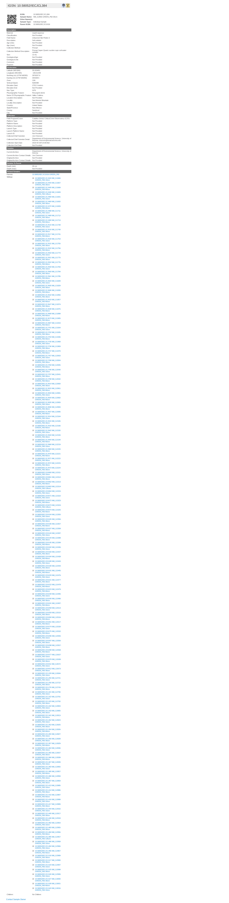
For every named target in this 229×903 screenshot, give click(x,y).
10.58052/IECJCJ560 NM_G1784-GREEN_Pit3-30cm (48, 272)
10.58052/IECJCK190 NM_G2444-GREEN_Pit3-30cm (48, 567)
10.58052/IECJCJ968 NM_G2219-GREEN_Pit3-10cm (48, 445)
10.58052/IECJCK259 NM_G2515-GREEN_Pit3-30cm (48, 613)
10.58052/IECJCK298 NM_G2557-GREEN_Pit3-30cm (48, 646)
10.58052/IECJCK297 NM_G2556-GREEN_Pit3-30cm (48, 641)
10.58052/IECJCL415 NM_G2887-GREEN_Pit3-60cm (48, 796)
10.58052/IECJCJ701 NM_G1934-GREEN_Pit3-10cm (48, 328)
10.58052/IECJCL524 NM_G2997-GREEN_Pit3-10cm (48, 866)
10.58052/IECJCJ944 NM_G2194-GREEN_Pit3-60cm (48, 441)
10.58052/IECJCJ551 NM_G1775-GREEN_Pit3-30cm (48, 258)
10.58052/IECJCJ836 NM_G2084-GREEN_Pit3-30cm (48, 408)
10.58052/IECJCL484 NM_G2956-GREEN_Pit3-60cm (48, 833)
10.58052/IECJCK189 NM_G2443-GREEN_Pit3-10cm (48, 562)
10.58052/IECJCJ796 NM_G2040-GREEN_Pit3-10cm (48, 370)
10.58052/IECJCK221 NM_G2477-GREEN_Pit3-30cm (48, 581)
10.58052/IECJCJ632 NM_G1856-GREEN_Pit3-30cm (48, 296)
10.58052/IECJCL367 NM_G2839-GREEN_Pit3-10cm (48, 763)
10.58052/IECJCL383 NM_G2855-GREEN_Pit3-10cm (48, 768)
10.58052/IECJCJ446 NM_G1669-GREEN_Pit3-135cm (48, 193)
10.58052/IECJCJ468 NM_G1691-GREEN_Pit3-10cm (48, 198)
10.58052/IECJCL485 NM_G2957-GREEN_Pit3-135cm (48, 838)
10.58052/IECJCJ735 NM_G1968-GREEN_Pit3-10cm (48, 342)
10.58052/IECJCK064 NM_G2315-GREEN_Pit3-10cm (48, 492)
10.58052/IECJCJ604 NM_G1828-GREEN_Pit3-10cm (48, 282)
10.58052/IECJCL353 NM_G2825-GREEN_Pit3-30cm (48, 726)
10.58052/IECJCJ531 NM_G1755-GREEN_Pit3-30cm (48, 244)
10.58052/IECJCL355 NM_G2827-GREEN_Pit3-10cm (48, 735)
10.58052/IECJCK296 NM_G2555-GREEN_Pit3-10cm (48, 637)
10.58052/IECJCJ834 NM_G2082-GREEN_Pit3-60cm (48, 399)
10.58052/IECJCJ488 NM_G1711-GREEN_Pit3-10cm (48, 212)
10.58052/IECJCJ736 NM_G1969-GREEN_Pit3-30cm (48, 347)
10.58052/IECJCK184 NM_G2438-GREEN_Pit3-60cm (48, 557)
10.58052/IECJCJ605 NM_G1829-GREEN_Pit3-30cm (48, 286)
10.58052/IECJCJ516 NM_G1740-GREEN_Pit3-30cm (48, 230)
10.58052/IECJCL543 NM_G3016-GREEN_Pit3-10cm (48, 889)
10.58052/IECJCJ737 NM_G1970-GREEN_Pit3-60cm (48, 352)
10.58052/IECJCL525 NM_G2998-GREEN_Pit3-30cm (48, 870)
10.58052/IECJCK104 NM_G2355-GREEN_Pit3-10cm (48, 515)
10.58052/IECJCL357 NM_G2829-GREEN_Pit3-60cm (48, 744)
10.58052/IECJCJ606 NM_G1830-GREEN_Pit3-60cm (48, 291)
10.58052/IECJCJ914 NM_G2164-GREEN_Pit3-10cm (48, 417)
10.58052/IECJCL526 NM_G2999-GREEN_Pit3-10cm (48, 875)
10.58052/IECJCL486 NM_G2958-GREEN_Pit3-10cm (48, 842)
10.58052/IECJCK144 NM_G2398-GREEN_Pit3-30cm (48, 539)
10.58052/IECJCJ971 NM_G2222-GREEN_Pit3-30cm (48, 459)
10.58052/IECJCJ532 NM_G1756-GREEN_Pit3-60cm (48, 249)
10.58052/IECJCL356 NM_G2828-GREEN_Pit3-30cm (48, 740)
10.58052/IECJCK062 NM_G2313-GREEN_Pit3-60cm (48, 483)
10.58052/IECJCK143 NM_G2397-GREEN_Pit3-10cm (48, 534)
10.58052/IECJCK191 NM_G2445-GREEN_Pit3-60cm (48, 571)
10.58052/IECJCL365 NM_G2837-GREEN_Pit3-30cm (48, 754)
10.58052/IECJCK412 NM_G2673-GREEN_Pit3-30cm (48, 669)
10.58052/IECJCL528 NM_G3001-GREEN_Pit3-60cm (48, 884)
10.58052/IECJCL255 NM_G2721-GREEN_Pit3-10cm (48, 679)
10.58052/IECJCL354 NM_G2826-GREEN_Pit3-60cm (48, 730)
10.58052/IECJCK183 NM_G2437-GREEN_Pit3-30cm (48, 553)
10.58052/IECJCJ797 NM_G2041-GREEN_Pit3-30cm (48, 375)
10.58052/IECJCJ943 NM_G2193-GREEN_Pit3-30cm (48, 436)
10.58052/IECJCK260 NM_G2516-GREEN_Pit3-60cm (48, 618)
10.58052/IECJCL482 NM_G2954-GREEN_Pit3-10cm (48, 824)
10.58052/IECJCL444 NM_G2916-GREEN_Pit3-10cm (48, 810)
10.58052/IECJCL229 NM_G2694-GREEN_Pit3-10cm (48, 674)
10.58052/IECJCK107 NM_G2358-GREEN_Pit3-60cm (48, 529)
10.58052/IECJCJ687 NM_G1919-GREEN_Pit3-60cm (48, 324)
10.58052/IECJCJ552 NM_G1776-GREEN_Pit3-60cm (48, 263)
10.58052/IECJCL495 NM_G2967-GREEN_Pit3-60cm (48, 852)
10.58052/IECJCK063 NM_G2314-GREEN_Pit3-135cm (48, 487)
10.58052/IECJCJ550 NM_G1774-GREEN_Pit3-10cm (48, 254)
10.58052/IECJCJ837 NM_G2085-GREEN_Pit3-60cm (48, 413)
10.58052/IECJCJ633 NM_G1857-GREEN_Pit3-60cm (48, 300)
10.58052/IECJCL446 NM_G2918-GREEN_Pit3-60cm (48, 819)
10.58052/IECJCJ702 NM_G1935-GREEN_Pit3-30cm (48, 333)
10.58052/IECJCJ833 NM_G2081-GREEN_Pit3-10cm (48, 394)
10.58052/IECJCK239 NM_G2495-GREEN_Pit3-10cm (48, 595)
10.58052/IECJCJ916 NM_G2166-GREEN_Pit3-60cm (48, 427)
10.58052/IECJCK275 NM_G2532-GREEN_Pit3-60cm (48, 632)
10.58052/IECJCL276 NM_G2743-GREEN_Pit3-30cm (48, 688)
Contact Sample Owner (16, 899)
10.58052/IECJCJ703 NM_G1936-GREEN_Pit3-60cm (48, 338)
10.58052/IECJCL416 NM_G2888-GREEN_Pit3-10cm (48, 800)
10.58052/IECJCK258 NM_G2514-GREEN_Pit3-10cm (48, 609)
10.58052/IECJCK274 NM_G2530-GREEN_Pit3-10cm (48, 627)
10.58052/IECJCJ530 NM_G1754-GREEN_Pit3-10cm (48, 240)
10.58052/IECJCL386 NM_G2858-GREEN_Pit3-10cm (48, 777)
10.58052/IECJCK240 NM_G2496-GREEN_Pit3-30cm (48, 599)
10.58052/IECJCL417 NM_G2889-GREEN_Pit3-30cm (48, 805)
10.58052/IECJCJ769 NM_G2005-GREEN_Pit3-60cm (48, 366)
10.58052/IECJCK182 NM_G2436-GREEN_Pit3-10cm (48, 548)
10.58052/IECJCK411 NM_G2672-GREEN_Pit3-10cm (48, 665)
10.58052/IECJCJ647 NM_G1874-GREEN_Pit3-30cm (48, 305)
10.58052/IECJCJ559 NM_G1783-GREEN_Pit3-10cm (48, 268)
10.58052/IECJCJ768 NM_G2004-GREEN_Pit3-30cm (48, 361)
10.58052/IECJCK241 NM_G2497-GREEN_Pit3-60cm (48, 604)
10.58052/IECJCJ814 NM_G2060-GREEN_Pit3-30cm (48, 384)
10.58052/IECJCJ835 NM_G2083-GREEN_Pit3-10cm (48, 403)
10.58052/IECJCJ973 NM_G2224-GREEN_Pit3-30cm (48, 469)
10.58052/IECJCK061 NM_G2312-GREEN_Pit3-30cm (48, 478)
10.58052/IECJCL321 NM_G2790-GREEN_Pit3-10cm (48, 693)
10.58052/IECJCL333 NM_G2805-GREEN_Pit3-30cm (48, 711)
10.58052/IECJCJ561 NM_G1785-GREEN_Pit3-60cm (48, 277)
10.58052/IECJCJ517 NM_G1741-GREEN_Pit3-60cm (48, 235)
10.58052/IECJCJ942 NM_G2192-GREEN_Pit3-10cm (48, 431)
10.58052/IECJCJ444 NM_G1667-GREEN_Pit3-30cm (48, 184)
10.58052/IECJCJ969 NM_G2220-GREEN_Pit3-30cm (48, 450)
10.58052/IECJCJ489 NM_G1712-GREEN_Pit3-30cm (48, 216)
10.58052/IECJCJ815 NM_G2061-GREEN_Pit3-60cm (48, 389)
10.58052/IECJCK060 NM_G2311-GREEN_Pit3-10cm (48, 473)
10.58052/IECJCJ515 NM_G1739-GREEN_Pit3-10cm (48, 226)
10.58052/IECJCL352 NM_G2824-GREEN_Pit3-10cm (48, 721)
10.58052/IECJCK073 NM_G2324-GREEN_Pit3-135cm (48, 506)
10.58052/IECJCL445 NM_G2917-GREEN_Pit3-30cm (48, 814)
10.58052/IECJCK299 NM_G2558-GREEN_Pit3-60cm (48, 651)
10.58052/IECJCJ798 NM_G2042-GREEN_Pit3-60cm (48, 380)
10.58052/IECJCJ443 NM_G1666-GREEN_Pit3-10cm (48, 179)
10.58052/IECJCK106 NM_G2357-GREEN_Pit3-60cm (48, 525)
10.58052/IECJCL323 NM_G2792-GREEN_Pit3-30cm (48, 702)
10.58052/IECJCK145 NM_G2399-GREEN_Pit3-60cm (48, 543)
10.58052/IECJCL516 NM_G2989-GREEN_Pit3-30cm (48, 856)
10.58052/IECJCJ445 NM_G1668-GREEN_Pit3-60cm (48, 188)
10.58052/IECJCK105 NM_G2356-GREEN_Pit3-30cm (48, 520)
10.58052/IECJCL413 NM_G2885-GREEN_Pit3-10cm (48, 786)
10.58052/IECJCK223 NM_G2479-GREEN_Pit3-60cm (48, 590)
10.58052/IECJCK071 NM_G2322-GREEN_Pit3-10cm (48, 497)
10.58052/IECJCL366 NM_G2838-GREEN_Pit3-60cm (48, 758)
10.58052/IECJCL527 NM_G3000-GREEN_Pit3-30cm (48, 880)
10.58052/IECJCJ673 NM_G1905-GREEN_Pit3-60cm (48, 319)
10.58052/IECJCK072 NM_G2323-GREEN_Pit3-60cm (48, 501)
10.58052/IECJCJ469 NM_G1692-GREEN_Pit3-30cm (48, 202)
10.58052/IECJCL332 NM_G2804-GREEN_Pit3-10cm (48, 707)
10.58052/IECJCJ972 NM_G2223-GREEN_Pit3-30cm (48, 464)
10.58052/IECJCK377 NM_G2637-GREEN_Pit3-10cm (48, 655)
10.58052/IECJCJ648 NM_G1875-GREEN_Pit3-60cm (48, 310)
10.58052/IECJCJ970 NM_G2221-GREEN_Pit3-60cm (48, 455)
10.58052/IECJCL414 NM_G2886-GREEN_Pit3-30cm (48, 791)
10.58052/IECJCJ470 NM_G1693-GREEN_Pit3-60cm (48, 207)
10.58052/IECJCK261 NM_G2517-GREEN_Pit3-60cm (48, 623)
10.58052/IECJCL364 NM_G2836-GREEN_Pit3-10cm (48, 749)
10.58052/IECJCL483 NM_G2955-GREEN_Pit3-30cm (48, 828)
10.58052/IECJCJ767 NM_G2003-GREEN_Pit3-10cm (48, 356)
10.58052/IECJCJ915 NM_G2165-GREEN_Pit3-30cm (48, 422)
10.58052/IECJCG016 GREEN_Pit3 (45, 174)
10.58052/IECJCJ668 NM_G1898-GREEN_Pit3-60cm (48, 314)
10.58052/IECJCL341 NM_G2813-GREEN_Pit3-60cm (48, 716)
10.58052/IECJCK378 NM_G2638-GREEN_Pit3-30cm (48, 660)
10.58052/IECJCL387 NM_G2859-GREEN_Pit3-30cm (48, 782)
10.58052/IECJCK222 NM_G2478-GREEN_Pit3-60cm (48, 585)
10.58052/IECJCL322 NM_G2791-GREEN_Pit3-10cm (48, 697)
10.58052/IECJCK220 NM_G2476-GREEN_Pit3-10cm (48, 576)
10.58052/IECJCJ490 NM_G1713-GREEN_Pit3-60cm (48, 221)
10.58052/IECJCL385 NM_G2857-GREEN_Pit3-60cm (48, 772)
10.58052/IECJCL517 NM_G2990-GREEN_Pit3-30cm (48, 861)
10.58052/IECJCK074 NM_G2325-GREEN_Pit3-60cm (48, 511)
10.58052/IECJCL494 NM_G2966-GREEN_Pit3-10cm (48, 847)
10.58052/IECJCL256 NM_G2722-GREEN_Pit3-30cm (48, 683)
